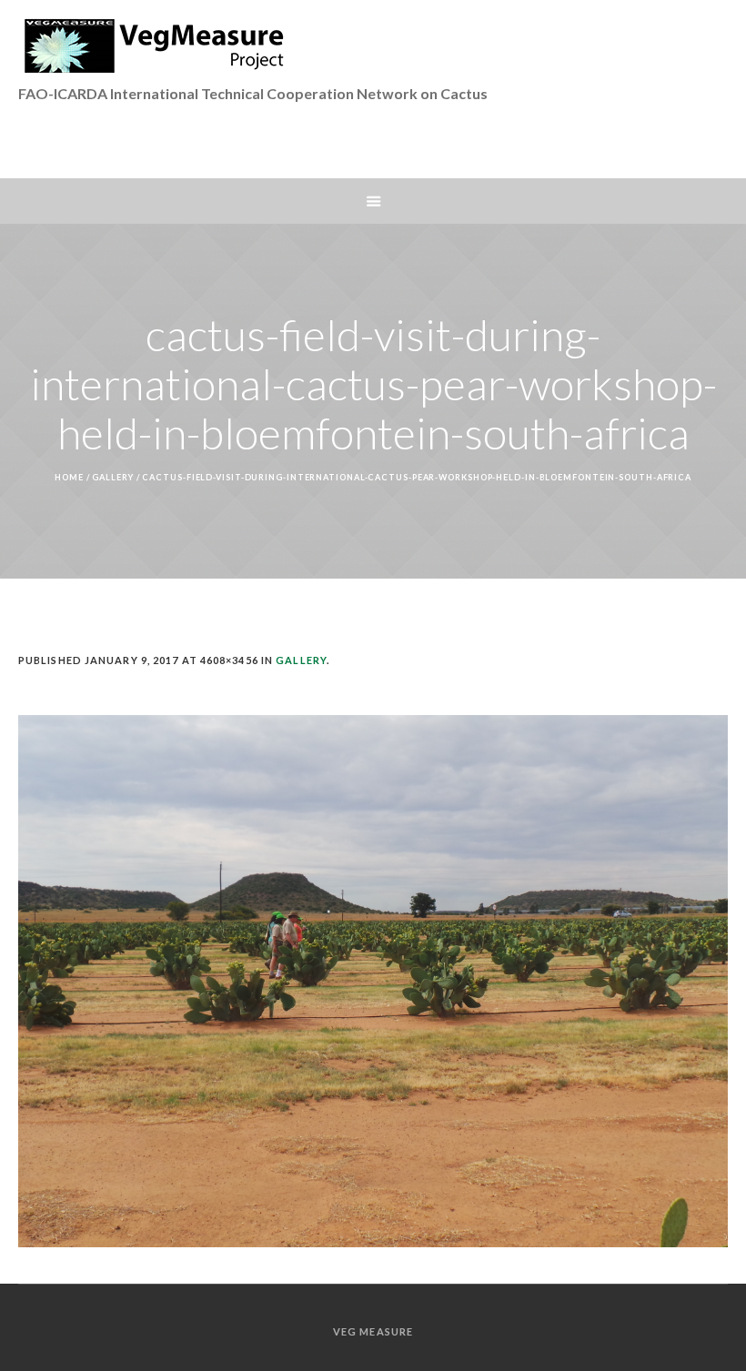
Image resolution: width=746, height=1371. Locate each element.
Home (69, 477)
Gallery (112, 477)
